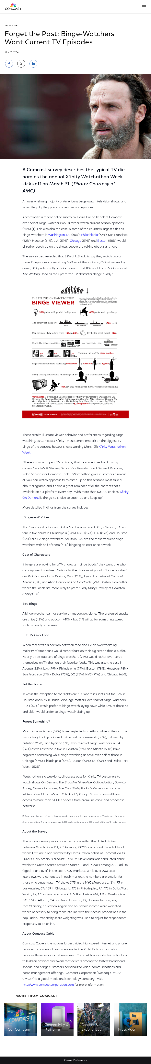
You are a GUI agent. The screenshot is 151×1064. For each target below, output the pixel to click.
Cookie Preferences (75, 1060)
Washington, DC (59, 235)
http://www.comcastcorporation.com (48, 984)
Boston (102, 240)
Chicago (75, 240)
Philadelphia (89, 235)
